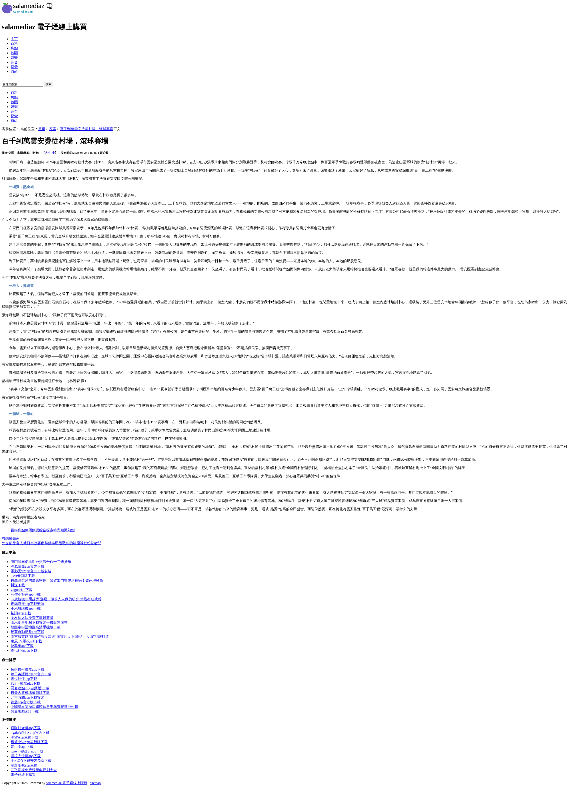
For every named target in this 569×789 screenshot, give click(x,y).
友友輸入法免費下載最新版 (32, 618)
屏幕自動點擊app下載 (27, 632)
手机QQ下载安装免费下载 (31, 761)
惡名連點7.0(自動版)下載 (30, 688)
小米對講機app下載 (26, 608)
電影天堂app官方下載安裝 (31, 571)
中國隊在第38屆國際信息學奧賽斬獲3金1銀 (44, 707)
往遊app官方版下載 (26, 702)
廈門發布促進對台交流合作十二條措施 (41, 562)
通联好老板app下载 (26, 728)
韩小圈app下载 (22, 747)
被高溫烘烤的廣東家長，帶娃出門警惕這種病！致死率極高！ (59, 580)
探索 (14, 67)
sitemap (95, 783)
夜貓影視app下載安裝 (27, 604)
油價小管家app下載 (26, 594)
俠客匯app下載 (22, 646)
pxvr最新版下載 (23, 576)
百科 (14, 43)
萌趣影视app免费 (24, 765)
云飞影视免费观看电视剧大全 (34, 770)
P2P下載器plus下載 (25, 683)
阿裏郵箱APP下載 (25, 711)
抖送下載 (18, 585)
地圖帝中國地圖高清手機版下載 (35, 627)
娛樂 (14, 57)
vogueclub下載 (21, 590)
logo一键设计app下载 (27, 751)
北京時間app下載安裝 (27, 697)
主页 (14, 39)
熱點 (71, 530)
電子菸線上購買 (23, 775)
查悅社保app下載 (24, 650)
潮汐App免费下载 (24, 737)
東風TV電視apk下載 (26, 641)
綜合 (14, 62)
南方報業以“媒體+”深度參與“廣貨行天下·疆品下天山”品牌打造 (60, 636)
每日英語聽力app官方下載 (31, 674)
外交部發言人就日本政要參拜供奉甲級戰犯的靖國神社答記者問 (51, 543)
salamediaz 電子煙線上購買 (66, 783)
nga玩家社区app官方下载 (30, 732)
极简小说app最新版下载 (29, 742)
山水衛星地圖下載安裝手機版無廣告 (39, 622)
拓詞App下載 (21, 613)
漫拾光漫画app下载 (26, 756)
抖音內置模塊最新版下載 (30, 693)
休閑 (14, 53)
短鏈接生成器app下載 (27, 669)
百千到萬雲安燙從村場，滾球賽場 (86, 129)
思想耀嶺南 (11, 538)
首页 (41, 129)
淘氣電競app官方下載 (27, 566)
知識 (64, 530)
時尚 (14, 71)
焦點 (14, 48)
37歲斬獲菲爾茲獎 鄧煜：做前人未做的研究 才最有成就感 (56, 599)
